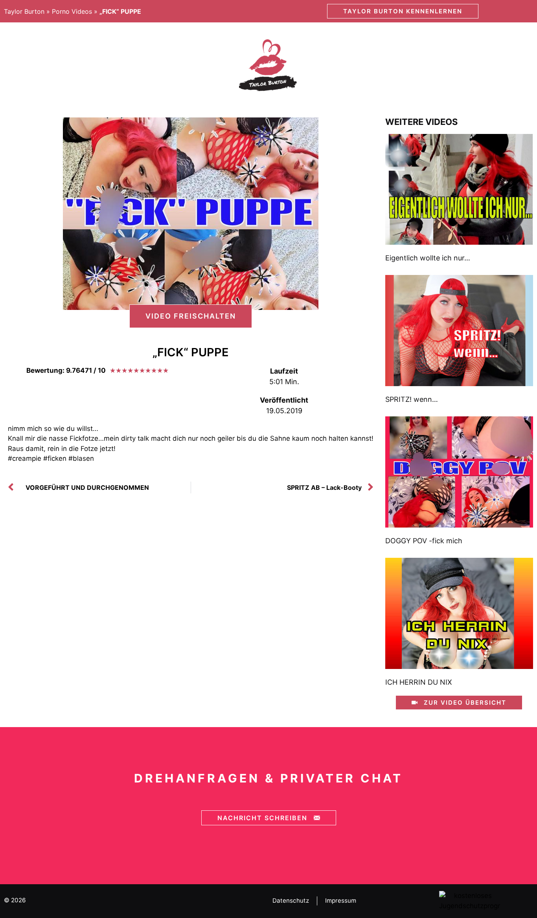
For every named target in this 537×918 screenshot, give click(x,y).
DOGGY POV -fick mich (423, 541)
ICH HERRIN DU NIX (418, 682)
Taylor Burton (24, 11)
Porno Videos (72, 11)
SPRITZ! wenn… (411, 399)
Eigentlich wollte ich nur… (427, 258)
